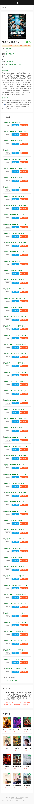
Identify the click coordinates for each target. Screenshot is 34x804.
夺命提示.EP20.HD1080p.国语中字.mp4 (16, 215)
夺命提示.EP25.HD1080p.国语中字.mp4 (16, 168)
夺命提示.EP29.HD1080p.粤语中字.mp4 (16, 409)
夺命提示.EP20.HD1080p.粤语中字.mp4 (16, 492)
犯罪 (12, 54)
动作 (10, 54)
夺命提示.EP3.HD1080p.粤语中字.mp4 (15, 650)
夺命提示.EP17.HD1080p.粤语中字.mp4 (16, 520)
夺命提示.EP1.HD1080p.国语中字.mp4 (15, 391)
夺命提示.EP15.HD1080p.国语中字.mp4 (16, 261)
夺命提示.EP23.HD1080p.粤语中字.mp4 (16, 465)
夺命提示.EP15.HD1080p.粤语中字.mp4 (16, 539)
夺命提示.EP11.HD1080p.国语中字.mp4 (16, 298)
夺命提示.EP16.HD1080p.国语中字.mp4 (16, 252)
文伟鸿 (8, 62)
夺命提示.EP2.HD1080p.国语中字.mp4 (15, 381)
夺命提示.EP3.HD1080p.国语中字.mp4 (15, 372)
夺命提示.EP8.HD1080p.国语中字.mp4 (15, 326)
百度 (20, 800)
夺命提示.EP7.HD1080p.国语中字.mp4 (15, 335)
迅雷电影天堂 (10, 800)
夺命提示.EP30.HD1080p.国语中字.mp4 (16, 122)
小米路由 (25, 125)
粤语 (7, 51)
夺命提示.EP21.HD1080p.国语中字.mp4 (16, 205)
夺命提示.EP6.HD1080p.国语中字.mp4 (15, 344)
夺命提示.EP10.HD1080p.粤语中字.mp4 (16, 585)
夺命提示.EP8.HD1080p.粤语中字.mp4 (15, 603)
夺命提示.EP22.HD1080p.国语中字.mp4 (16, 196)
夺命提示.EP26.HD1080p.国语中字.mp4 (16, 159)
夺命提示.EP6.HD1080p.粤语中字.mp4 (15, 622)
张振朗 (12, 64)
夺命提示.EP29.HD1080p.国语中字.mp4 (16, 131)
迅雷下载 (16, 125)
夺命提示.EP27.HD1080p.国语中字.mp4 (16, 150)
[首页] (17, 2)
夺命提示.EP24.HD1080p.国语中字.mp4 (16, 177)
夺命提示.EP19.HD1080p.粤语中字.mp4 (16, 502)
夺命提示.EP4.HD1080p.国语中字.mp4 (15, 363)
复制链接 (8, 125)
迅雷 (25, 800)
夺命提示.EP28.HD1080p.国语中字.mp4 (16, 141)
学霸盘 (16, 800)
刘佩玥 (15, 64)
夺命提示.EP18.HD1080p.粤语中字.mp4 (16, 511)
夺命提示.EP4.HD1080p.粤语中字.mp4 (15, 640)
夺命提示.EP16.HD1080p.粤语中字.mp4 (16, 529)
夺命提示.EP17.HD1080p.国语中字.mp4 (16, 242)
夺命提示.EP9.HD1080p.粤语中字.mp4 (15, 594)
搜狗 (23, 800)
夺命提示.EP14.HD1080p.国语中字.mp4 (16, 270)
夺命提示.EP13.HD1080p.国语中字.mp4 (16, 279)
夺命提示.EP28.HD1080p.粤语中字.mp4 (16, 418)
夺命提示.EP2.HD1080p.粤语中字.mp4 (15, 659)
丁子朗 (19, 64)
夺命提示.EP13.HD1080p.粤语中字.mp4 (16, 557)
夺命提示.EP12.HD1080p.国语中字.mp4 (16, 289)
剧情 (7, 54)
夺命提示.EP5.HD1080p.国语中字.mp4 (15, 353)
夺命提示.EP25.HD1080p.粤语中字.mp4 (16, 446)
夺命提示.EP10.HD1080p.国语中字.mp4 (16, 307)
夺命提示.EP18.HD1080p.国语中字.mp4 (16, 233)
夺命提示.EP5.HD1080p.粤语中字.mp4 (15, 631)
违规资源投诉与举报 (11, 680)
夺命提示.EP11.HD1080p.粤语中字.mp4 (16, 576)
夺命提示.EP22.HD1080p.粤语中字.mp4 (16, 474)
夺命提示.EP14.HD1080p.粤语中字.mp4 (16, 548)
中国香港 (8, 48)
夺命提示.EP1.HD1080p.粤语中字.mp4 (15, 668)
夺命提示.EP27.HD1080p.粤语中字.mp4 (16, 428)
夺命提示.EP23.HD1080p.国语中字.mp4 (16, 187)
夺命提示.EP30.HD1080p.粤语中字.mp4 (16, 400)
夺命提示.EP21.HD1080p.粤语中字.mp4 (16, 483)
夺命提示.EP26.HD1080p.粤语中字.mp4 (16, 437)
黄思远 (12, 62)
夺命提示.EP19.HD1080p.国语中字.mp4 (16, 224)
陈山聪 (8, 64)
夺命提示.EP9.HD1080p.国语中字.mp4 (15, 316)
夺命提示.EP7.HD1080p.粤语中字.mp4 (15, 613)
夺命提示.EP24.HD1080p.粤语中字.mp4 (16, 455)
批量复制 (12, 677)
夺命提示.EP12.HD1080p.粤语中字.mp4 (16, 566)
